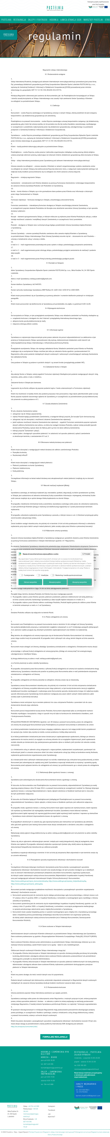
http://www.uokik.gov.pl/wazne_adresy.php (27, 884)
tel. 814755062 (82, 1092)
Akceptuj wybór (55, 582)
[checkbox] (26, 575)
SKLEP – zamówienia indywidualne (51, 1072)
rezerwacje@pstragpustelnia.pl (86, 1069)
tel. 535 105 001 (80, 1065)
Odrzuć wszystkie (30, 582)
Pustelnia (6, 19)
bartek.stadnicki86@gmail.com (88, 1096)
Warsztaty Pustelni (93, 19)
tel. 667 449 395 (47, 1064)
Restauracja (19, 19)
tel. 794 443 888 (47, 1084)
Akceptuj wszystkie (79, 582)
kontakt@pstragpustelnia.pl (52, 1068)
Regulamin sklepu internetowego (54, 1132)
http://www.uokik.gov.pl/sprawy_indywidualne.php (67, 881)
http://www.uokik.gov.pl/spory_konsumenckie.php (29, 881)
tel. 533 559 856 (82, 1090)
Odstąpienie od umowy (83, 1132)
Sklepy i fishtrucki (37, 19)
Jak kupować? (70, 1132)
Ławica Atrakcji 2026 (70, 19)
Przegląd (87, 554)
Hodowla (54, 19)
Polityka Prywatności (36, 1132)
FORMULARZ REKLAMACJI (55, 1037)
